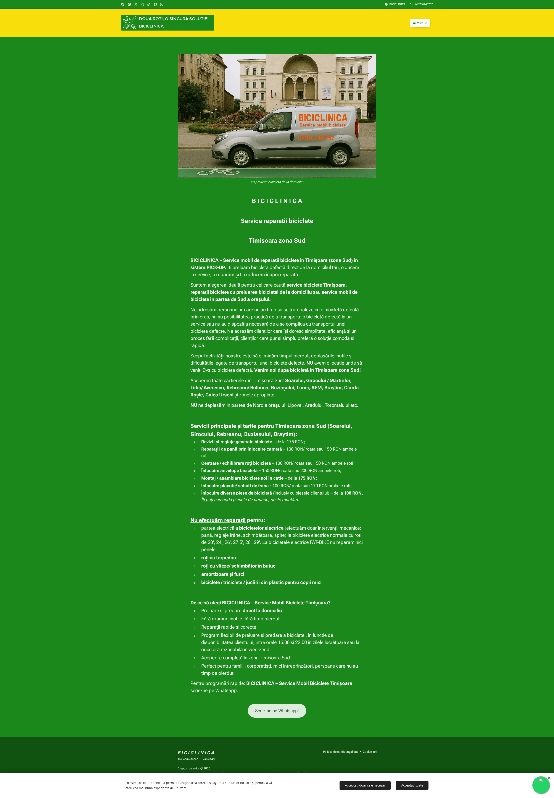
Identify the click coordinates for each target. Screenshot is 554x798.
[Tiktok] (148, 4)
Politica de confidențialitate (340, 751)
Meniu (422, 22)
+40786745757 (424, 4)
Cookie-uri (370, 751)
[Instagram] (142, 4)
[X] (135, 4)
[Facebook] (123, 4)
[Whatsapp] (161, 4)
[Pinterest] (129, 4)
